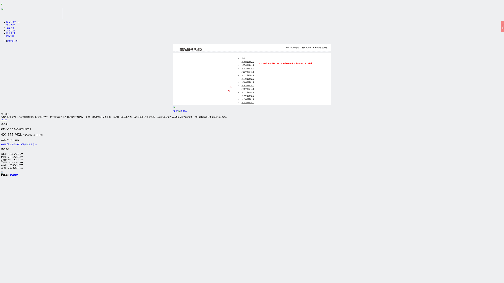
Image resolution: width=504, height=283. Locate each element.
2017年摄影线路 (248, 92)
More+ (4, 119)
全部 (243, 58)
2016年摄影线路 (248, 96)
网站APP (10, 36)
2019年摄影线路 (248, 86)
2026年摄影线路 (248, 62)
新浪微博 (13, 144)
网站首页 (13, 22)
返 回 (175, 111)
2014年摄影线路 (248, 103)
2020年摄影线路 (248, 82)
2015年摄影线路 (248, 99)
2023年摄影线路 (248, 72)
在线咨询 (5, 144)
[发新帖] (182, 111)
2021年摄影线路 (248, 79)
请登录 (10, 41)
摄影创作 (10, 25)
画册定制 (10, 33)
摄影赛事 (10, 28)
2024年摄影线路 (248, 69)
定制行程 (10, 30)
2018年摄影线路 (248, 89)
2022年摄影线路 (248, 75)
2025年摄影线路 (248, 65)
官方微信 (22, 144)
